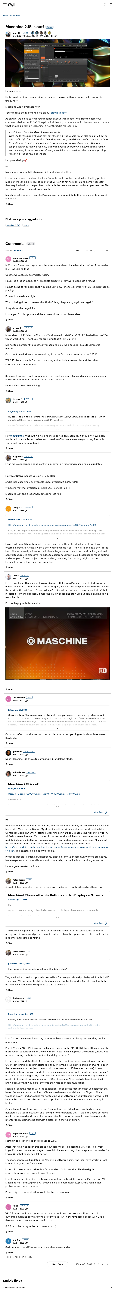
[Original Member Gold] (50, 33)
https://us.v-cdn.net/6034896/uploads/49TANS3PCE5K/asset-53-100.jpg (44, 793)
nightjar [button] (17, 1240)
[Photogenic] (33, 33)
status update (59, 112)
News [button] (26, 225)
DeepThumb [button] (19, 697)
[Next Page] (102, 250)
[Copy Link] (55, 36)
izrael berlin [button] (14, 519)
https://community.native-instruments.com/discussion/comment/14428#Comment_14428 (52, 525)
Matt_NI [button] (17, 33)
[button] (8, 34)
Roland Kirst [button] (19, 772)
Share (9, 204)
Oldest (17, 250)
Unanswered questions (57, 1287)
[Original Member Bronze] (41, 33)
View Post (98, 812)
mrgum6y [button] (18, 328)
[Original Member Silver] (45, 33)
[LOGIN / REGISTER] (110, 5)
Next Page (57, 1264)
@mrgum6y (17, 435)
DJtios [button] (16, 575)
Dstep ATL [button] (18, 507)
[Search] (105, 5)
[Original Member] (37, 33)
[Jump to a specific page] (107, 250)
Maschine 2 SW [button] (13, 225)
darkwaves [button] (18, 998)
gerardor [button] (17, 751)
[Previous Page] (94, 250)
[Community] (11, 4)
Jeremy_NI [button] (18, 399)
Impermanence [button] (20, 258)
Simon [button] (11, 899)
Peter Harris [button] (19, 879)
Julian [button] (16, 1205)
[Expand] (57, 430)
